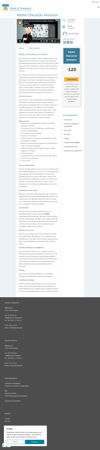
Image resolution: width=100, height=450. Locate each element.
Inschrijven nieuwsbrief (12, 383)
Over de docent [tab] (34, 48)
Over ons (7, 421)
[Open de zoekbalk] (93, 2)
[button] (64, 42)
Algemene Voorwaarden (12, 401)
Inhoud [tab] (21, 48)
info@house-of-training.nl (13, 318)
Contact (7, 419)
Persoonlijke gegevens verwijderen (16, 396)
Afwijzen (15, 442)
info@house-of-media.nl (13, 356)
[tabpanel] (38, 173)
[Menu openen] (98, 7)
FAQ (6, 391)
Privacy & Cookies (10, 393)
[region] (25, 436)
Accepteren (34, 442)
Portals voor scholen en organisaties (17, 386)
